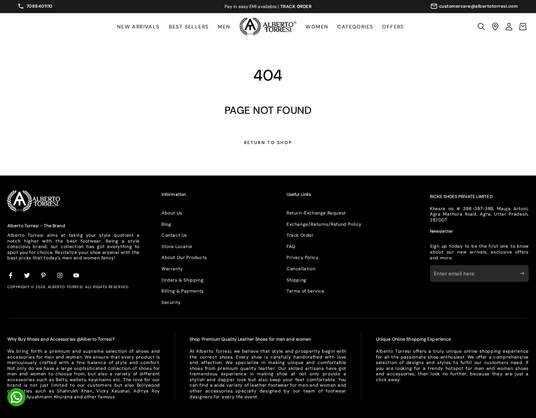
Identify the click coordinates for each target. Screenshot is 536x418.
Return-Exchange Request (316, 213)
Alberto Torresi (65, 287)
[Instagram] (60, 275)
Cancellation (301, 269)
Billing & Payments (183, 291)
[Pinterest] (43, 275)
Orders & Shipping (182, 280)
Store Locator (177, 246)
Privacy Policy (302, 257)
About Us (172, 213)
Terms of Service (306, 291)
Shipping (297, 280)
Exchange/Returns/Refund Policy (324, 224)
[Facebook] (11, 275)
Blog (166, 224)
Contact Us (174, 235)
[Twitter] (27, 275)
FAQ (291, 246)
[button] (481, 27)
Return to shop (268, 143)
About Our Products (184, 257)
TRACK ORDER (296, 6)
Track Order (300, 235)
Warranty (172, 269)
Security (171, 302)
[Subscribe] (524, 273)
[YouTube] (76, 275)
